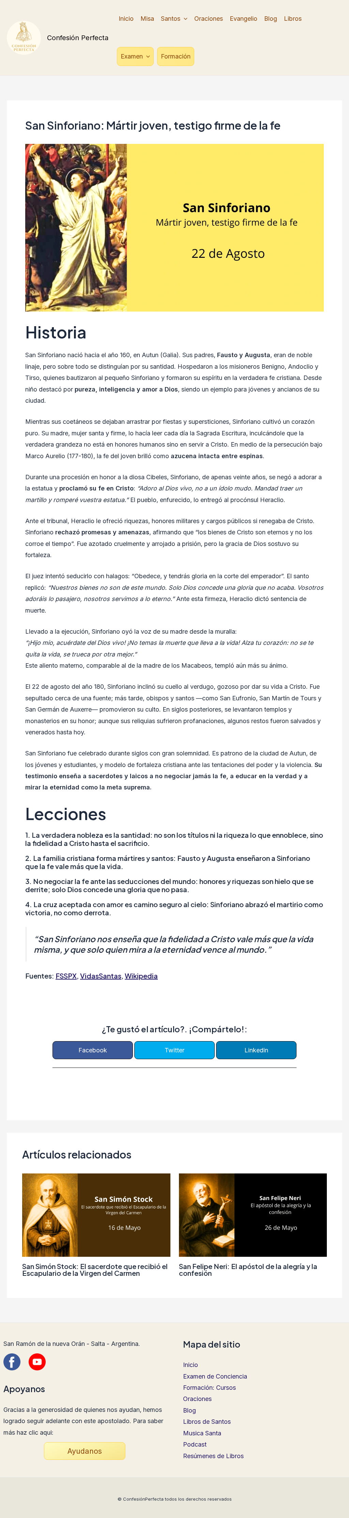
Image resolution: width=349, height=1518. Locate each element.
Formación (176, 56)
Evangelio (243, 18)
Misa (147, 18)
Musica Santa (202, 1433)
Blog (270, 18)
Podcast (195, 1444)
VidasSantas (100, 975)
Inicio (126, 18)
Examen (132, 56)
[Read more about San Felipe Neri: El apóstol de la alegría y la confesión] (253, 1214)
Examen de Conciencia (215, 1376)
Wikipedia (141, 975)
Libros (293, 18)
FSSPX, (67, 975)
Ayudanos (84, 1451)
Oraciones (208, 18)
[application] (183, 18)
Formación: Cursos (209, 1387)
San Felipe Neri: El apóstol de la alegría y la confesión (248, 1269)
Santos (170, 18)
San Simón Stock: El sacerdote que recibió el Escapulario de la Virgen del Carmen (95, 1269)
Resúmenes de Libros (213, 1455)
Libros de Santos (207, 1421)
